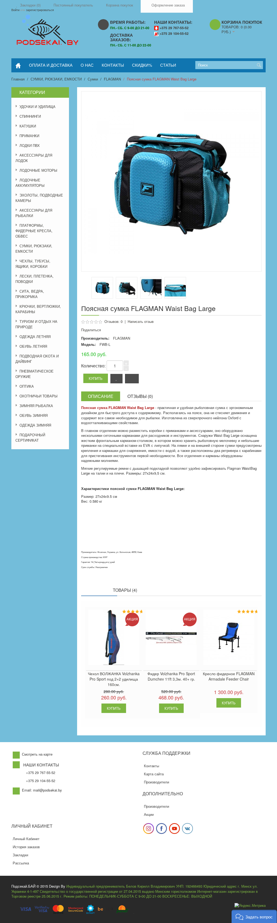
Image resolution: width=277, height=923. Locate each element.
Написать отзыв (141, 321)
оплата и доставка (50, 65)
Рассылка (21, 862)
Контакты (151, 765)
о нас (87, 65)
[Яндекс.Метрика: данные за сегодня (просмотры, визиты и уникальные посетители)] (250, 905)
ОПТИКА (26, 386)
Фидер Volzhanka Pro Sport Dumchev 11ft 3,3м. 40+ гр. (171, 676)
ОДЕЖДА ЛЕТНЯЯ (35, 336)
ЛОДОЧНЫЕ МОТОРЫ (38, 170)
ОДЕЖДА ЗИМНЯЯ (35, 425)
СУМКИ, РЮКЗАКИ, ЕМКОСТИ (56, 79)
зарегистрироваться (40, 10)
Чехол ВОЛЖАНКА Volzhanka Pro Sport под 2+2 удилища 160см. (114, 679)
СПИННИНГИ (30, 116)
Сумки (93, 79)
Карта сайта (154, 773)
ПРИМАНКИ (29, 135)
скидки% (142, 65)
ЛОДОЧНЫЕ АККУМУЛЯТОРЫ (30, 182)
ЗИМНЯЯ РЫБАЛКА (36, 405)
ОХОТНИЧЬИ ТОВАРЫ (38, 395)
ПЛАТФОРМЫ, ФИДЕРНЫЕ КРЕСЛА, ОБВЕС (33, 231)
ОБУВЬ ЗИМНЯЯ (33, 415)
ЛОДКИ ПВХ (29, 145)
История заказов (26, 846)
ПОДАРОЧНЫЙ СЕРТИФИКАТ (30, 437)
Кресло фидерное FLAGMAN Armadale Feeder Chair (229, 676)
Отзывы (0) (140, 396)
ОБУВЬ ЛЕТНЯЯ (33, 346)
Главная (18, 79)
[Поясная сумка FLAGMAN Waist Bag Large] (126, 288)
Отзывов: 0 (113, 321)
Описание (100, 396)
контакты (113, 65)
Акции (149, 814)
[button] (254, 916)
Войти (15, 10)
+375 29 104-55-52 (174, 33)
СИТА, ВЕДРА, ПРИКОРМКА (29, 294)
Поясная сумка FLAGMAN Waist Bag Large (161, 79)
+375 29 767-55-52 (174, 27)
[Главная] (18, 65)
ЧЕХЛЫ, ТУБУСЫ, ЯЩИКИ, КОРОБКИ (32, 263)
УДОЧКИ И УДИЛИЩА (37, 106)
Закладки (20, 854)
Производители (156, 782)
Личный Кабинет (26, 838)
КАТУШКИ (27, 126)
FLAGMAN (112, 79)
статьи (168, 65)
